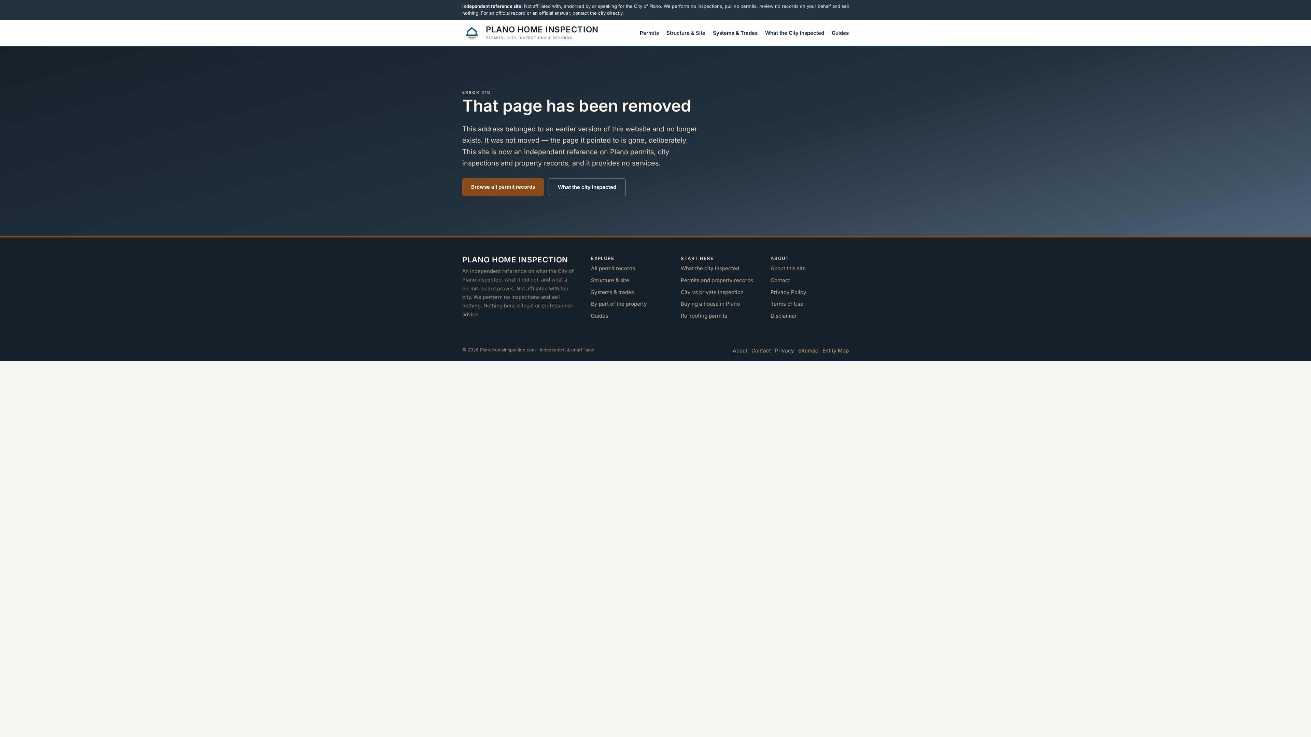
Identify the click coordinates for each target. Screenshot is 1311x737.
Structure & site (610, 280)
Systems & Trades (735, 33)
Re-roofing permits (704, 316)
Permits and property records (717, 280)
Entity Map (835, 350)
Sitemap (808, 350)
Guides (840, 33)
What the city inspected (587, 187)
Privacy (784, 350)
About (740, 350)
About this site (788, 268)
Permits (649, 33)
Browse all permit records (503, 187)
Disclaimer (784, 316)
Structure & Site (685, 33)
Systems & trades (612, 292)
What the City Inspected (794, 33)
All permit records (613, 268)
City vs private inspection (712, 292)
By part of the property (619, 304)
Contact (780, 280)
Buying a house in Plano (710, 304)
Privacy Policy (788, 292)
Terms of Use (787, 304)
